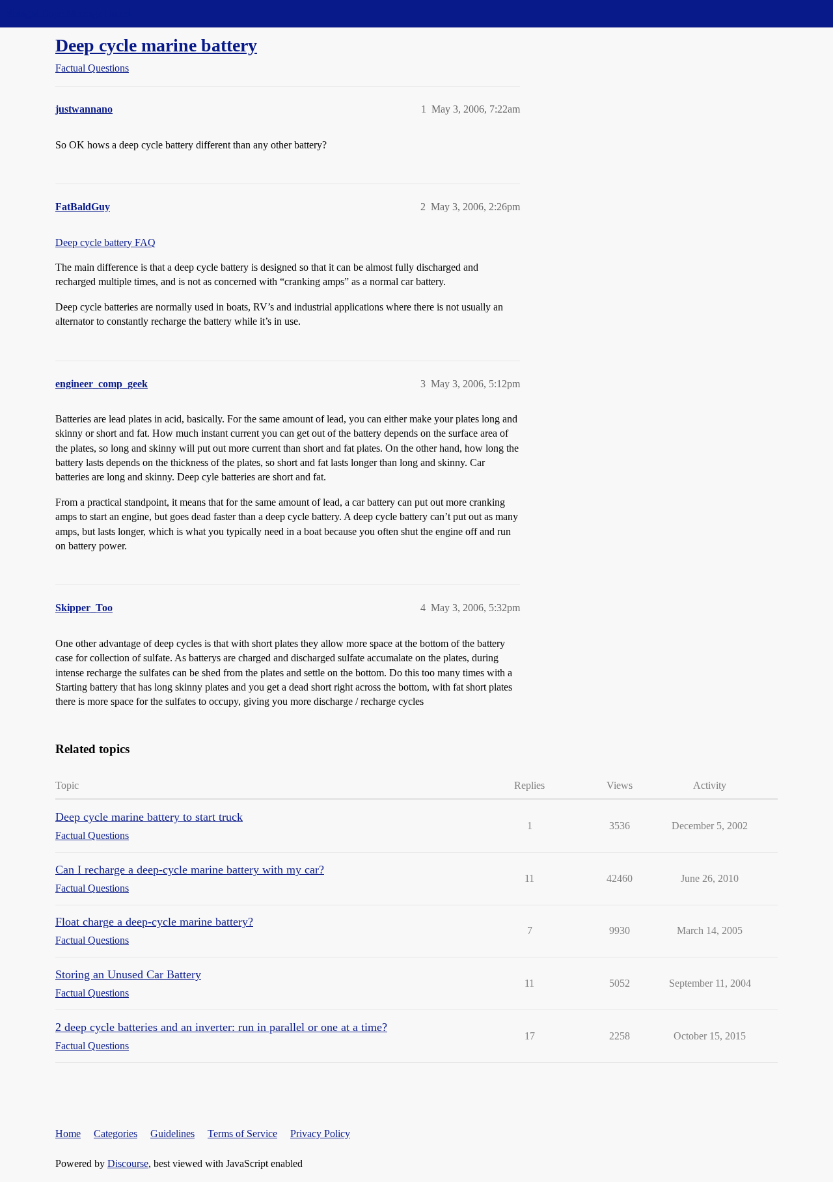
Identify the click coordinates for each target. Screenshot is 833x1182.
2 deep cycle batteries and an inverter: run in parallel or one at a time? (221, 1027)
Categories (115, 1133)
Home (68, 1133)
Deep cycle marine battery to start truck (149, 816)
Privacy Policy (320, 1133)
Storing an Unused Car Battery (128, 974)
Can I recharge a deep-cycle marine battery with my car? (189, 869)
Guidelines (172, 1133)
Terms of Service (242, 1133)
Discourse (127, 1163)
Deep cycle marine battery (156, 45)
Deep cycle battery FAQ (105, 242)
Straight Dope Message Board (68, 13)
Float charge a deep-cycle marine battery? (154, 921)
